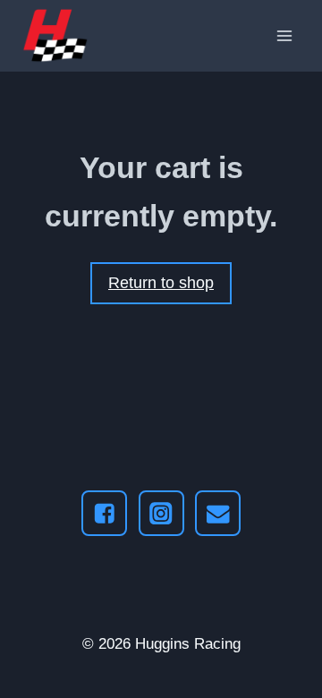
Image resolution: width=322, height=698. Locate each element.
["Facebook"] (104, 513)
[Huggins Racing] (55, 36)
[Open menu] (284, 35)
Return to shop (161, 283)
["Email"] (218, 513)
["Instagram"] (161, 513)
